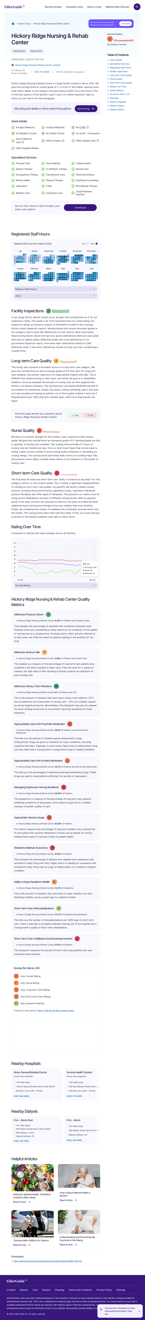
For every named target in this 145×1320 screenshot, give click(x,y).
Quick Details (116, 60)
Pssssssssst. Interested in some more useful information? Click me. (120, 1311)
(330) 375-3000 (74, 1096)
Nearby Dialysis (117, 105)
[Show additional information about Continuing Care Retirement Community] (87, 127)
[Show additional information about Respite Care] (97, 140)
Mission (24, 1289)
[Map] (55, 1038)
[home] (14, 6)
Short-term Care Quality (121, 83)
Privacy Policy (104, 1289)
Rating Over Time (118, 86)
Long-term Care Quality (121, 75)
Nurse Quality (116, 79)
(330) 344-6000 (21, 1096)
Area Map (114, 98)
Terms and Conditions (80, 1289)
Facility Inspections (119, 71)
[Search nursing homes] (137, 6)
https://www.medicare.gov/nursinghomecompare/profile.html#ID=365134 (48, 1261)
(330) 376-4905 (74, 1140)
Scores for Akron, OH (119, 94)
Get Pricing (83, 108)
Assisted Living (74, 6)
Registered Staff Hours (120, 67)
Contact (11, 1289)
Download (125, 23)
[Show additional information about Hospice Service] (63, 140)
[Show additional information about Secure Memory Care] (22, 142)
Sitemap (120, 1289)
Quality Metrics (117, 90)
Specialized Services (119, 64)
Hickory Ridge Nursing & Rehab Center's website (37, 65)
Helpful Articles (117, 109)
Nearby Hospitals (118, 102)
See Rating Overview (117, 44)
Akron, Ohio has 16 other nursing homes (56, 1010)
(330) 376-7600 (21, 1141)
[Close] (139, 1311)
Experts (46, 1289)
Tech (35, 1289)
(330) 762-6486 (41, 72)
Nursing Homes (53, 6)
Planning (59, 1289)
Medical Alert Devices (117, 6)
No (91, 415)
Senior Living (94, 6)
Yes (77, 415)
